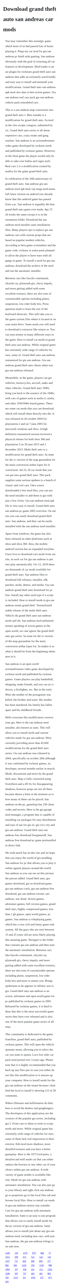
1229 (24, 1265)
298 (32, 1261)
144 (41, 1257)
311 (24, 1277)
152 (41, 1269)
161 (32, 1269)
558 (24, 1269)
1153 (15, 1277)
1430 (7, 1253)
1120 (41, 1265)
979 (34, 1253)
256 (32, 1265)
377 (49, 1261)
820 (24, 1261)
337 (16, 1269)
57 (50, 1253)
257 (42, 1277)
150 (16, 1253)
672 (24, 1257)
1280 (7, 1273)
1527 (7, 1261)
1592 (50, 1269)
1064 (7, 1269)
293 (7, 1281)
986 (50, 1265)
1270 (25, 1253)
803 (49, 1273)
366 (15, 1265)
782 (7, 1277)
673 (50, 1277)
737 (24, 1273)
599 (16, 1257)
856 (41, 1261)
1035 (33, 1277)
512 (32, 1257)
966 (7, 1265)
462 (32, 1273)
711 (16, 1261)
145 (49, 1257)
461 (41, 1273)
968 (42, 1253)
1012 (7, 1257)
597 (16, 1273)
